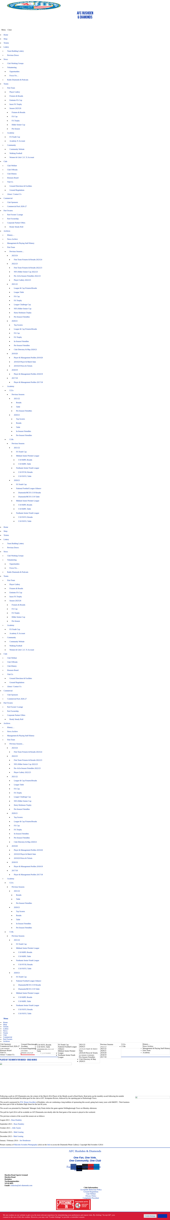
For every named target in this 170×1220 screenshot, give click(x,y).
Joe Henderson (25, 1140)
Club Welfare (91, 1194)
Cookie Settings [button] (150, 1216)
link (49, 1145)
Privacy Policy (91, 1196)
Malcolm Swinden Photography (26, 1145)
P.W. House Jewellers (28, 1102)
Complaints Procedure (91, 1198)
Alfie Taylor (16, 1128)
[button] (85, 30)
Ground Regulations (90, 1192)
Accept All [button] (162, 1216)
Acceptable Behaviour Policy (91, 1190)
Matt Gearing (18, 1132)
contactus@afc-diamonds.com (21, 1185)
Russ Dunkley (16, 1120)
